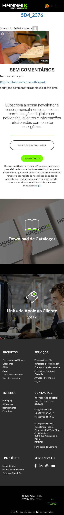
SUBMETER (30, 158)
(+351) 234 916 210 (44, 413)
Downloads (7, 411)
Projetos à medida (43, 360)
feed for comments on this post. (23, 82)
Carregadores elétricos (13, 360)
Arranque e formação (44, 377)
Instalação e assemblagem (47, 363)
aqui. (38, 185)
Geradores (7, 363)
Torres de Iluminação (12, 374)
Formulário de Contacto (45, 446)
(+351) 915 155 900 (44, 416)
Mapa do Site (8, 466)
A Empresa (7, 404)
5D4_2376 (32, 15)
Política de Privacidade (13, 469)
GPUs (5, 367)
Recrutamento (9, 407)
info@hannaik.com (43, 409)
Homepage (7, 400)
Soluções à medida (11, 378)
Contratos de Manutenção (47, 367)
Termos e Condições (12, 473)
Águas (5, 371)
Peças (37, 381)
